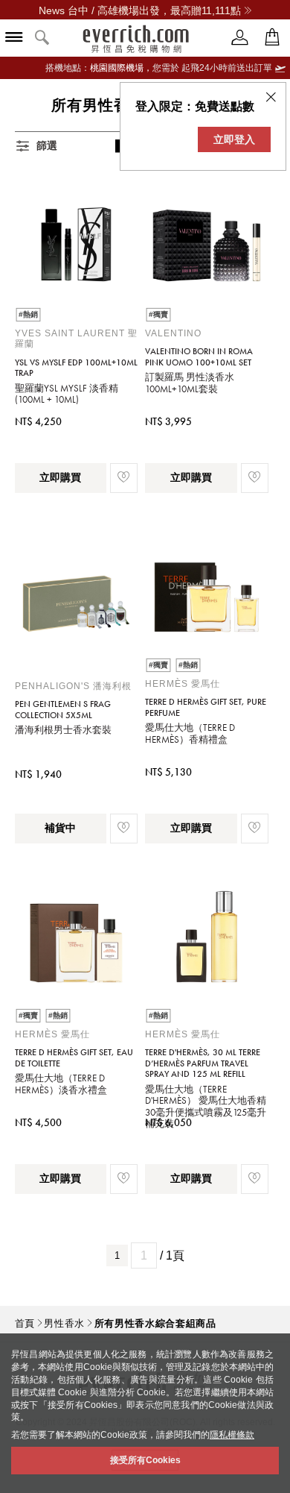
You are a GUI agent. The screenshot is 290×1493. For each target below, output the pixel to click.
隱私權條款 (232, 1435)
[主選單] (14, 38)
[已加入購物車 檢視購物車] (272, 37)
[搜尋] (42, 38)
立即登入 (234, 139)
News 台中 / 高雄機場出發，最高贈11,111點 (140, 10)
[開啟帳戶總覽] (240, 37)
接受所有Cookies (145, 1460)
